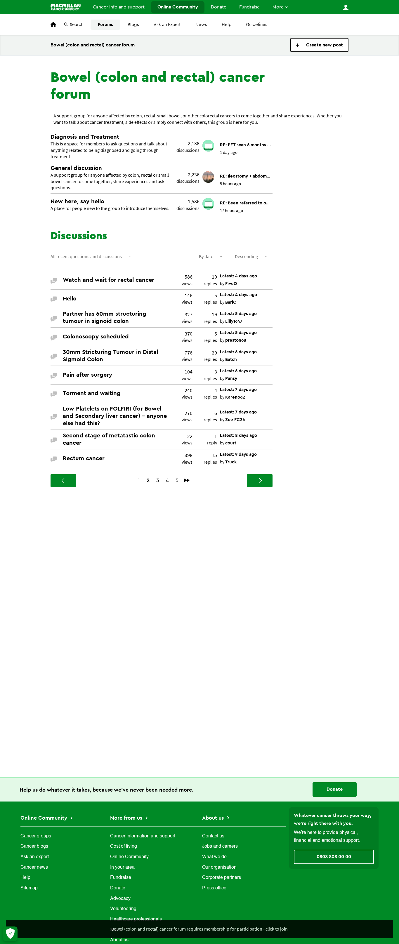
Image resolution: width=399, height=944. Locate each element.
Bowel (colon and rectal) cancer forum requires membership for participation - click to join (199, 929)
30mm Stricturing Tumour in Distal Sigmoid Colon (110, 355)
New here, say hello (77, 201)
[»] (187, 480)
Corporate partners (221, 877)
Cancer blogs (34, 846)
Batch (231, 359)
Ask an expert (34, 857)
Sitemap (29, 888)
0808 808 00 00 (334, 856)
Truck (231, 462)
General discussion (76, 168)
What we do (214, 857)
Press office (214, 888)
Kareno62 (235, 397)
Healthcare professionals (136, 919)
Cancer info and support (119, 7)
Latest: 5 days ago (238, 314)
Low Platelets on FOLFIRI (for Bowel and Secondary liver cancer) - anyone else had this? (115, 416)
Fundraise (249, 7)
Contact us (213, 836)
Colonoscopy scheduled (96, 337)
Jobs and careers (220, 846)
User (345, 7)
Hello (70, 299)
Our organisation (219, 867)
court (230, 443)
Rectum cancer (84, 458)
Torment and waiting (92, 393)
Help (226, 24)
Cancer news (34, 867)
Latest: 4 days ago (238, 276)
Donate (218, 7)
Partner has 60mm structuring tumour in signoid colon (104, 317)
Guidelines (256, 24)
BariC (230, 302)
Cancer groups (35, 836)
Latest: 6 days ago (238, 352)
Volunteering (123, 909)
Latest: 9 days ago (238, 454)
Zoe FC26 (235, 420)
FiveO (231, 283)
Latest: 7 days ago (238, 389)
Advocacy (120, 898)
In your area (122, 867)
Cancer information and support (142, 836)
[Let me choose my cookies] (10, 933)
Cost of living (123, 846)
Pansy (231, 378)
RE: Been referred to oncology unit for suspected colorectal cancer (245, 203)
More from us (127, 817)
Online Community (177, 7)
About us (213, 817)
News (201, 24)
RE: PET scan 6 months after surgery (245, 145)
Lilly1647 (233, 321)
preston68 (235, 340)
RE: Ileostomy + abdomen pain (245, 176)
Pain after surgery (87, 375)
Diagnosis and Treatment (85, 137)
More (278, 7)
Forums (105, 24)
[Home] (66, 7)
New (319, 45)
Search (76, 24)
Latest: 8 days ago (238, 435)
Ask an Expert (167, 24)
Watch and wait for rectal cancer (108, 280)
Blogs (133, 24)
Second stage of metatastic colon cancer (109, 439)
